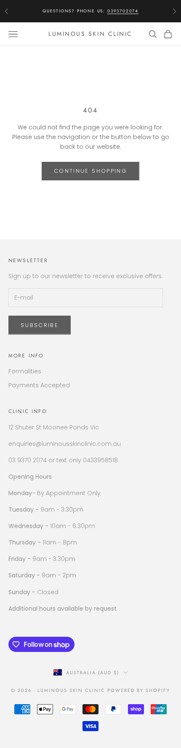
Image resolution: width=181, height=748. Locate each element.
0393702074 (122, 11)
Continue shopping (90, 171)
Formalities (24, 371)
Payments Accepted (39, 385)
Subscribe (40, 325)
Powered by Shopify (138, 690)
